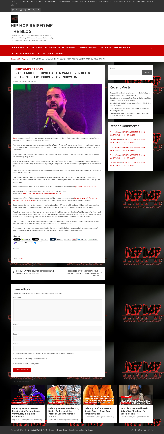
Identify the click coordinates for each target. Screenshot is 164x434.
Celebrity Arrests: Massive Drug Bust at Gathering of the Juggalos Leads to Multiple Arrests (63, 412)
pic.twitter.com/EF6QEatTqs (51, 194)
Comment (17, 297)
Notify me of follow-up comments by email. (31, 359)
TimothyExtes (115, 132)
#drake (20, 258)
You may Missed (20, 381)
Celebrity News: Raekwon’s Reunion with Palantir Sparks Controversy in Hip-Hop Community (26, 412)
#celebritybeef (91, 403)
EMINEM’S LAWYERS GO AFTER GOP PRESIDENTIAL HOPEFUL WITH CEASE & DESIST (35, 272)
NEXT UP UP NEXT (37, 2)
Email (16, 334)
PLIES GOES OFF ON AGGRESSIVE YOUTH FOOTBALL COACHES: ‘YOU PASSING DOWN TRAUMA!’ (83, 273)
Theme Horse (62, 430)
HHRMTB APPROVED (79, 2)
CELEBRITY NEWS (139, 2)
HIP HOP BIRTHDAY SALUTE (122, 2)
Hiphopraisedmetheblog (33, 420)
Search (112, 68)
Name (16, 324)
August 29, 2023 (19, 81)
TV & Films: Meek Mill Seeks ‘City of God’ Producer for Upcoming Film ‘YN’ (134, 411)
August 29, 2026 (18, 420)
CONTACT (150, 2)
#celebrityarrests (56, 403)
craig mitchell (31, 81)
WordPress (89, 430)
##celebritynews (19, 403)
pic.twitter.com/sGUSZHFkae (85, 187)
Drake (15, 138)
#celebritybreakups (22, 69)
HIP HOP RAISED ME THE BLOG (35, 430)
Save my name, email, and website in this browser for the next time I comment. (45, 354)
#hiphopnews (37, 69)
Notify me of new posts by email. (27, 364)
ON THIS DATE (24, 2)
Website (16, 344)
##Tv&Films (125, 403)
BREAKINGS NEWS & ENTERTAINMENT (57, 2)
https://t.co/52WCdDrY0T (32, 194)
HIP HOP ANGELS (105, 2)
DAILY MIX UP (92, 2)
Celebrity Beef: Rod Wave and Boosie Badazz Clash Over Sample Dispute (98, 411)
